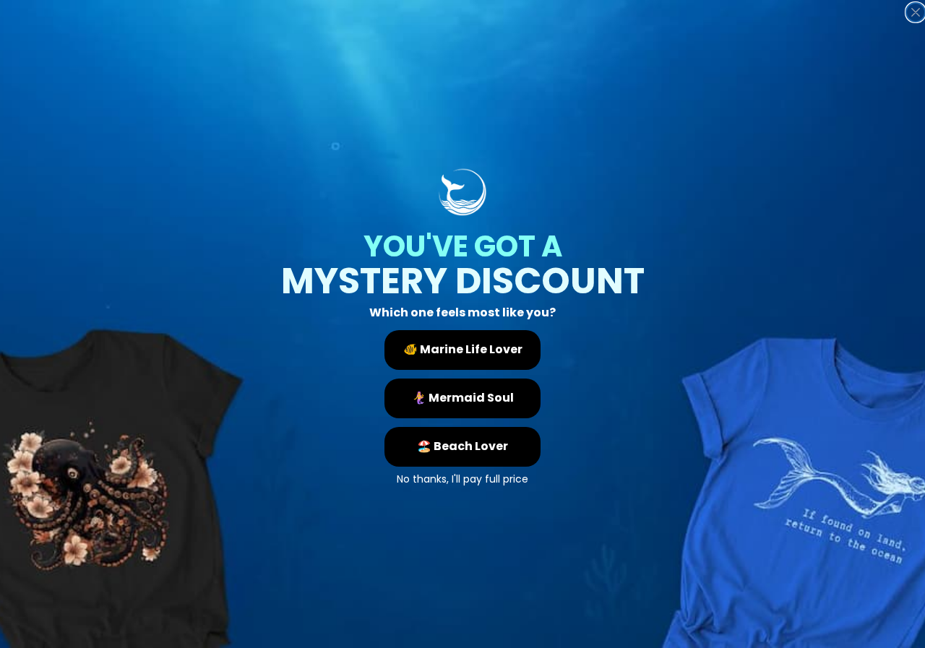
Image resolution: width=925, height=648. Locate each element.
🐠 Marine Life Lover (462, 349)
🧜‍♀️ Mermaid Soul (463, 397)
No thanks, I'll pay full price (462, 477)
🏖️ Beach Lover (462, 446)
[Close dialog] (915, 12)
